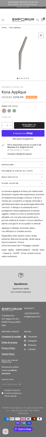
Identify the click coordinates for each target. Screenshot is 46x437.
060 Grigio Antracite (19, 110)
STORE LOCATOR (10, 183)
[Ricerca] (38, 20)
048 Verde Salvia (14, 110)
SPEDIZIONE (8, 165)
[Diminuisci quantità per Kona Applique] (4, 125)
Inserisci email (7, 379)
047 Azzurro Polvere (9, 110)
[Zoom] (40, 35)
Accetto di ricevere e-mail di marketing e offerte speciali (13, 393)
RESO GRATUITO (10, 177)
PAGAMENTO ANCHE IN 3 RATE (17, 171)
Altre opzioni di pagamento (23, 139)
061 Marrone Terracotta (24, 110)
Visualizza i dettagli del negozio (19, 154)
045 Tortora (4, 110)
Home (4, 27)
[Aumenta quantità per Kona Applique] (11, 125)
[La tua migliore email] (19, 384)
